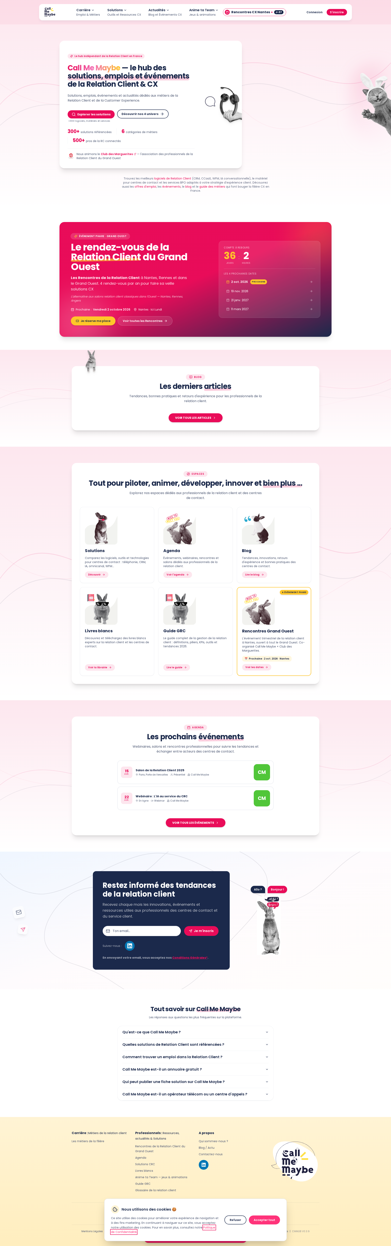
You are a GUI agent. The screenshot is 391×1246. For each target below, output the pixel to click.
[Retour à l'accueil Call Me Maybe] (50, 12)
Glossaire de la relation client (155, 1190)
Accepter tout (264, 1220)
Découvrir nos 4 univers (140, 114)
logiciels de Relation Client (172, 178)
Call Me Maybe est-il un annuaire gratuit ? (162, 1069)
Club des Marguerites (117, 154)
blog (188, 187)
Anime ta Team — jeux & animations (161, 1177)
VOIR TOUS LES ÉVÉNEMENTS (193, 823)
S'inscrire (337, 12)
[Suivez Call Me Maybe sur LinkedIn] (204, 1165)
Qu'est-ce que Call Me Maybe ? (151, 1032)
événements (171, 187)
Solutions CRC (145, 1164)
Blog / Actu (206, 1148)
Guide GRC (142, 1184)
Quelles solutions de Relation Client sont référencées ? (173, 1044)
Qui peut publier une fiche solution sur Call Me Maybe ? (173, 1081)
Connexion (314, 12)
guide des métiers (212, 187)
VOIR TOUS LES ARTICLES (193, 418)
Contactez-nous (211, 1154)
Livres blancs (144, 1171)
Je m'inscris (204, 931)
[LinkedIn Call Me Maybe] (130, 946)
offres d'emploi (145, 187)
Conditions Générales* (190, 958)
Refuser (235, 1220)
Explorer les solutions (94, 114)
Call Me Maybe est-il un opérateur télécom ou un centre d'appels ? (184, 1094)
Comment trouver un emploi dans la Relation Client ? (172, 1056)
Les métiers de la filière (88, 1141)
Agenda (140, 1158)
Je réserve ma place (96, 321)
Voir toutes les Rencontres (143, 321)
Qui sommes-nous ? (213, 1141)
